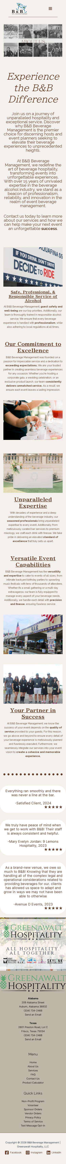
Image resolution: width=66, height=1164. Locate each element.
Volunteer (33, 1105)
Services (33, 1070)
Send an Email (33, 1014)
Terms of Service (33, 1121)
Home (33, 1062)
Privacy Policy (33, 1117)
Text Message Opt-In (33, 1125)
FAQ (33, 1074)
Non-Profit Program (33, 1101)
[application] (33, 40)
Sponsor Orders (33, 1109)
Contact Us (33, 1078)
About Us (33, 1066)
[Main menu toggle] (50, 8)
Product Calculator (33, 1082)
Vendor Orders (33, 1113)
